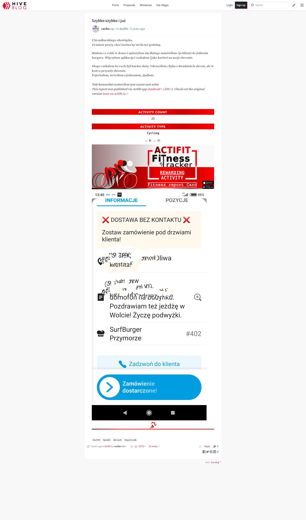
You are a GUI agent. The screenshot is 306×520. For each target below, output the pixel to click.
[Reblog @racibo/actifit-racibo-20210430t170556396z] (200, 446)
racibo (107, 29)
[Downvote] (136, 446)
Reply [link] (207, 446)
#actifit (96, 439)
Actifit (124, 29)
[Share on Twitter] (207, 451)
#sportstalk (130, 439)
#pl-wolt (117, 439)
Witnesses (146, 5)
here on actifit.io (114, 94)
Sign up (240, 5)
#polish (106, 439)
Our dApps (162, 5)
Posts (115, 5)
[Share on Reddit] (211, 451)
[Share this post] (217, 451)
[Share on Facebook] (204, 451)
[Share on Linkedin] (214, 451)
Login (229, 5)
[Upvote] (132, 446)
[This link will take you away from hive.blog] (146, 141)
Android (154, 89)
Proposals (129, 5)
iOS (166, 89)
